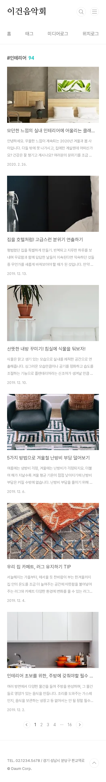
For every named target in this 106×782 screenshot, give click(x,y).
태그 (29, 34)
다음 (79, 724)
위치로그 (90, 34)
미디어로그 (58, 34)
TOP (94, 763)
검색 (81, 11)
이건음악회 (27, 12)
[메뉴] (94, 11)
